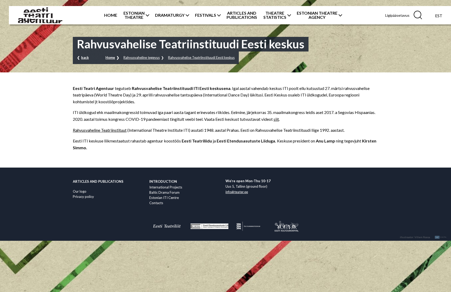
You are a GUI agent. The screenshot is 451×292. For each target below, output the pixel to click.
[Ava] (147, 15)
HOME (110, 15)
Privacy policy (83, 196)
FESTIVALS (205, 15)
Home (110, 57)
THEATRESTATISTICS (274, 15)
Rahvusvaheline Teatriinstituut (100, 130)
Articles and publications (98, 181)
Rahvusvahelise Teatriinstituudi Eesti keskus (201, 57)
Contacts (156, 203)
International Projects (165, 187)
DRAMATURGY (170, 15)
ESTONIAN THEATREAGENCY (317, 15)
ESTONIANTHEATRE (134, 15)
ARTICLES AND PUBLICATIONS (242, 15)
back (85, 57)
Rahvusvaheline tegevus (141, 57)
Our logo (79, 191)
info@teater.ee (236, 192)
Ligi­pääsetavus (397, 15)
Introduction (163, 181)
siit (276, 119)
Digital (441, 237)
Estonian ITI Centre (164, 198)
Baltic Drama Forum (164, 192)
